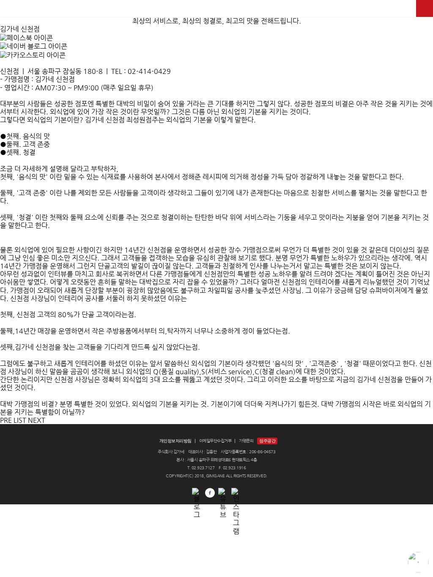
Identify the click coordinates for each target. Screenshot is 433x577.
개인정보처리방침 (175, 440)
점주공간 (267, 440)
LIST (20, 420)
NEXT (36, 420)
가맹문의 (246, 440)
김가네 (216, 8)
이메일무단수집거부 (215, 440)
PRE (6, 420)
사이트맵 (424, 8)
